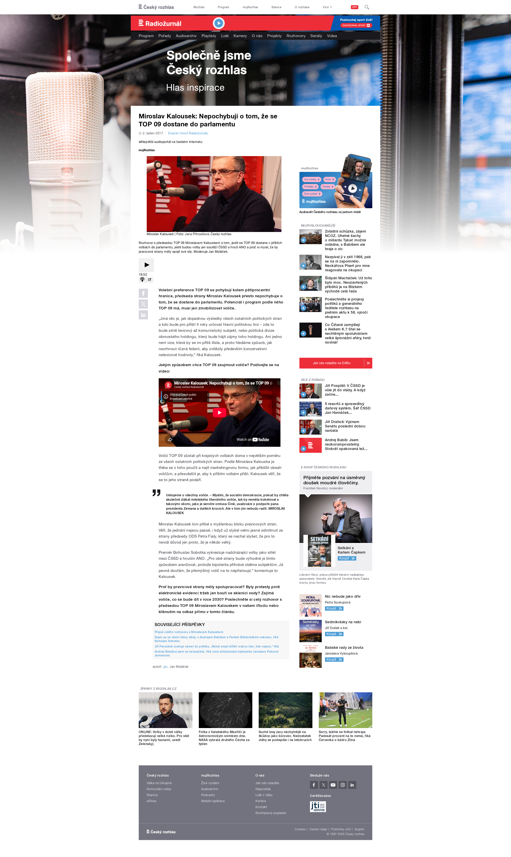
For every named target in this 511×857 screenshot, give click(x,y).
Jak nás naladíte (267, 783)
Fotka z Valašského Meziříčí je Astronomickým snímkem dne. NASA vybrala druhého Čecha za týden (224, 738)
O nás (257, 36)
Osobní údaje (318, 829)
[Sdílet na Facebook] (143, 293)
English (359, 829)
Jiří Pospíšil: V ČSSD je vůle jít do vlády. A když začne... (345, 389)
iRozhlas (199, 7)
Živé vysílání (310, 193)
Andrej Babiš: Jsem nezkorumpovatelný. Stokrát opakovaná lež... (346, 444)
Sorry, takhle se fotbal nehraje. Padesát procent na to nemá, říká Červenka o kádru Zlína (345, 736)
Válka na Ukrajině (159, 783)
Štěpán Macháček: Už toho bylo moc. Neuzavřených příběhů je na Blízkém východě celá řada (348, 284)
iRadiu (262, 605)
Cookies (300, 829)
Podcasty (208, 795)
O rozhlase (302, 7)
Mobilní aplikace (213, 801)
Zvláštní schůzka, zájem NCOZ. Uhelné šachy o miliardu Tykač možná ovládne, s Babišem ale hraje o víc (345, 240)
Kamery (240, 36)
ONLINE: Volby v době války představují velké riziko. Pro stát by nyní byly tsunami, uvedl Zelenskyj (164, 738)
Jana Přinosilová (197, 234)
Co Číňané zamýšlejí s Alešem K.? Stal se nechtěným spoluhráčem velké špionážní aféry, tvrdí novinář (348, 333)
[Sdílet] (149, 280)
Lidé (225, 36)
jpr (165, 667)
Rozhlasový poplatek (271, 813)
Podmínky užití (341, 829)
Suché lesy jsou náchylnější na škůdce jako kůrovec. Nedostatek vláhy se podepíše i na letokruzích (285, 736)
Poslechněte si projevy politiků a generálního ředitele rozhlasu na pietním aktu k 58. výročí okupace (346, 308)
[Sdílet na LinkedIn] (143, 314)
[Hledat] (366, 7)
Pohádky (309, 186)
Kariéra (261, 801)
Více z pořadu (313, 380)
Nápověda (263, 789)
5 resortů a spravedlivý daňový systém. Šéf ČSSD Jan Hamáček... (347, 408)
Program (223, 7)
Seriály (316, 36)
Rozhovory (296, 36)
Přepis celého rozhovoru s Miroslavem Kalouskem (189, 632)
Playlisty (209, 36)
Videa (332, 36)
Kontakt (261, 807)
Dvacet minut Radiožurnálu (188, 133)
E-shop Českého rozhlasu (324, 467)
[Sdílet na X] (143, 304)
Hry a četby (310, 179)
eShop (151, 801)
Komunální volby (159, 789)
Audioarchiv (186, 36)
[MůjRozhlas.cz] (147, 151)
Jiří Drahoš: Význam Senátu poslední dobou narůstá (345, 426)
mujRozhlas (250, 7)
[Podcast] (142, 280)
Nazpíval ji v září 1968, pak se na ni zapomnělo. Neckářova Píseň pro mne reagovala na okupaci (348, 263)
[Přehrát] (146, 265)
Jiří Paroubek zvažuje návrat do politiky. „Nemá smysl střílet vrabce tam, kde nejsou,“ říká (217, 646)
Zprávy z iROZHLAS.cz (158, 689)
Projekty (274, 36)
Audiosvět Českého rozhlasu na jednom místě (330, 212)
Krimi (328, 179)
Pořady (164, 36)
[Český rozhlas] (156, 7)
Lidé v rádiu (264, 795)
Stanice (276, 7)
